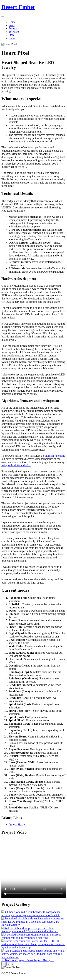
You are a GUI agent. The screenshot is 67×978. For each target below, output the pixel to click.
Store (11, 34)
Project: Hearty (17, 824)
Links (12, 38)
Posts (11, 25)
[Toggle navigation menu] (2, 16)
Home (12, 21)
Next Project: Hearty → (40, 960)
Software (14, 31)
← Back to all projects (14, 960)
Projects (13, 28)
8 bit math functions (54, 455)
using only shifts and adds (16, 465)
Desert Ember (18, 7)
